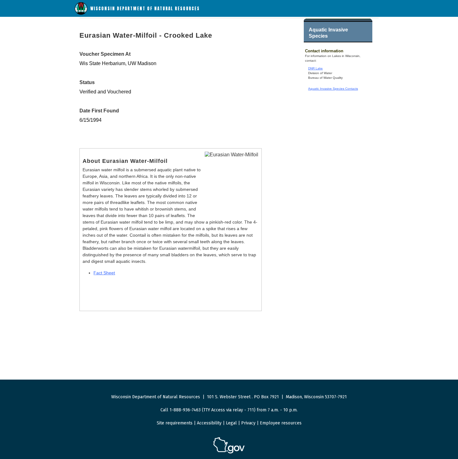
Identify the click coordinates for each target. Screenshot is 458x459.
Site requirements (175, 423)
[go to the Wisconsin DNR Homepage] (81, 13)
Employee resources (281, 423)
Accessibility (209, 423)
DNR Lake (315, 68)
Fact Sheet (104, 272)
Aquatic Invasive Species (328, 33)
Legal (231, 423)
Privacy (248, 423)
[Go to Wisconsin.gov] (229, 452)
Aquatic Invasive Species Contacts (333, 88)
